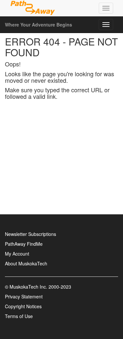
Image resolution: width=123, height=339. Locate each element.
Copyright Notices (23, 306)
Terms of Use (19, 316)
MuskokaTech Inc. (28, 286)
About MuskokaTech (26, 263)
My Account (17, 253)
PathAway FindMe (24, 244)
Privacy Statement (24, 296)
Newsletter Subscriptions (30, 234)
